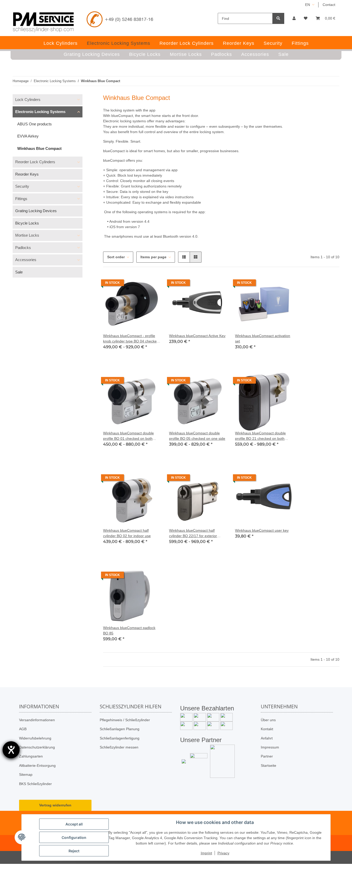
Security (22, 186)
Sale (19, 272)
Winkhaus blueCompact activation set (262, 338)
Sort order (116, 257)
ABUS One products (34, 124)
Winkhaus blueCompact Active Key (197, 336)
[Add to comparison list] (138, 284)
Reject (74, 851)
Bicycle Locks (27, 223)
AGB (23, 729)
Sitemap (25, 774)
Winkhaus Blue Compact (39, 148)
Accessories (25, 259)
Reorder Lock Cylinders (35, 162)
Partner (267, 756)
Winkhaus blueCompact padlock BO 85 (129, 630)
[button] (294, 18)
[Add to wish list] (152, 284)
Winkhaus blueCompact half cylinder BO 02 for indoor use (127, 533)
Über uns (268, 720)
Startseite (268, 765)
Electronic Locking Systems (40, 111)
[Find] (278, 18)
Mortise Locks (27, 235)
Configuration (74, 837)
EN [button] (307, 5)
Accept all (74, 824)
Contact (329, 5)
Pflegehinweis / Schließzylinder (125, 720)
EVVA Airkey (28, 136)
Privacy (223, 853)
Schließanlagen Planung (119, 729)
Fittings (21, 198)
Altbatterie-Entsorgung (37, 765)
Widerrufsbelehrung (35, 738)
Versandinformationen (37, 720)
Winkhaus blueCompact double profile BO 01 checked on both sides (128, 436)
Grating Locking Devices (36, 211)
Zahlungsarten (31, 756)
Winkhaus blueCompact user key (262, 530)
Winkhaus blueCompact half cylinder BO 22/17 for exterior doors (193, 533)
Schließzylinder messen (119, 747)
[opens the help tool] (11, 749)
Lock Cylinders (27, 99)
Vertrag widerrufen (55, 805)
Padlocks (23, 247)
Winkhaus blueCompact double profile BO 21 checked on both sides (260, 436)
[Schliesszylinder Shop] (43, 22)
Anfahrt (267, 738)
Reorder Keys (27, 174)
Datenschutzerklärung (37, 747)
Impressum (270, 747)
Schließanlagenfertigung (119, 738)
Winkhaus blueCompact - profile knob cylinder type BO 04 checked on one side (131, 339)
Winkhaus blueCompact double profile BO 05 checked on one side (197, 436)
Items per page (153, 257)
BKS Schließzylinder (35, 784)
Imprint (206, 853)
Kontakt (267, 729)
